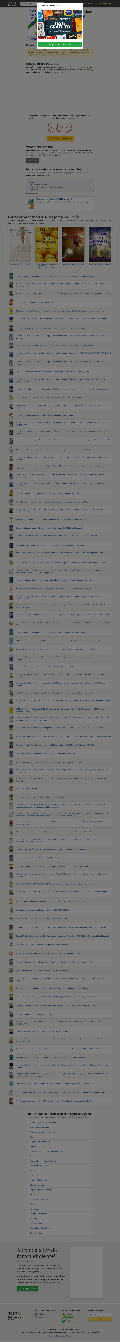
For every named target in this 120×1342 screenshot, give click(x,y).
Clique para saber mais (60, 44)
